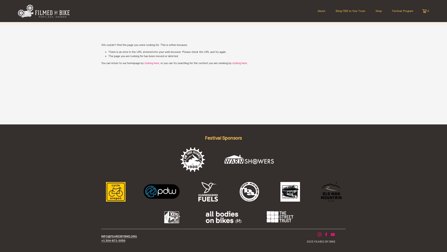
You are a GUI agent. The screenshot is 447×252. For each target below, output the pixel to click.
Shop (379, 11)
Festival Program (402, 11)
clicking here (151, 63)
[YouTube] (333, 234)
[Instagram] (319, 234)
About (321, 11)
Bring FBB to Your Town (350, 11)
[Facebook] (326, 234)
